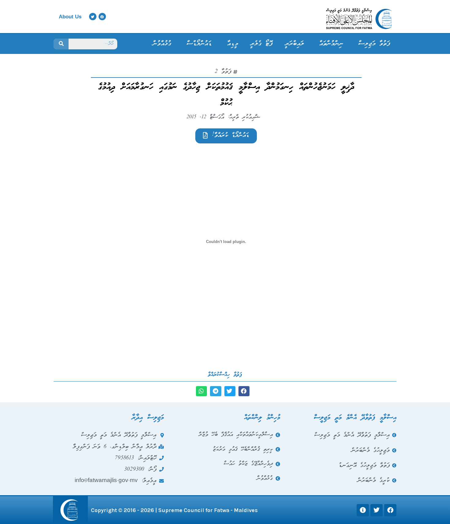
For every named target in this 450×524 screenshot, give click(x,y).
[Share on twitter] (229, 391)
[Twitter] (92, 16)
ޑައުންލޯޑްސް (199, 43)
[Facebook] (102, 16)
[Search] (61, 44)
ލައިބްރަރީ (294, 43)
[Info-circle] (363, 510)
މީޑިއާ (232, 43)
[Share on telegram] (215, 391)
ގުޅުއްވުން (162, 43)
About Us (70, 17)
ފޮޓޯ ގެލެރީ (261, 43)
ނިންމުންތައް (331, 43)
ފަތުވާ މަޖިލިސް (374, 43)
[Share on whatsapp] (201, 391)
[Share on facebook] (243, 391)
